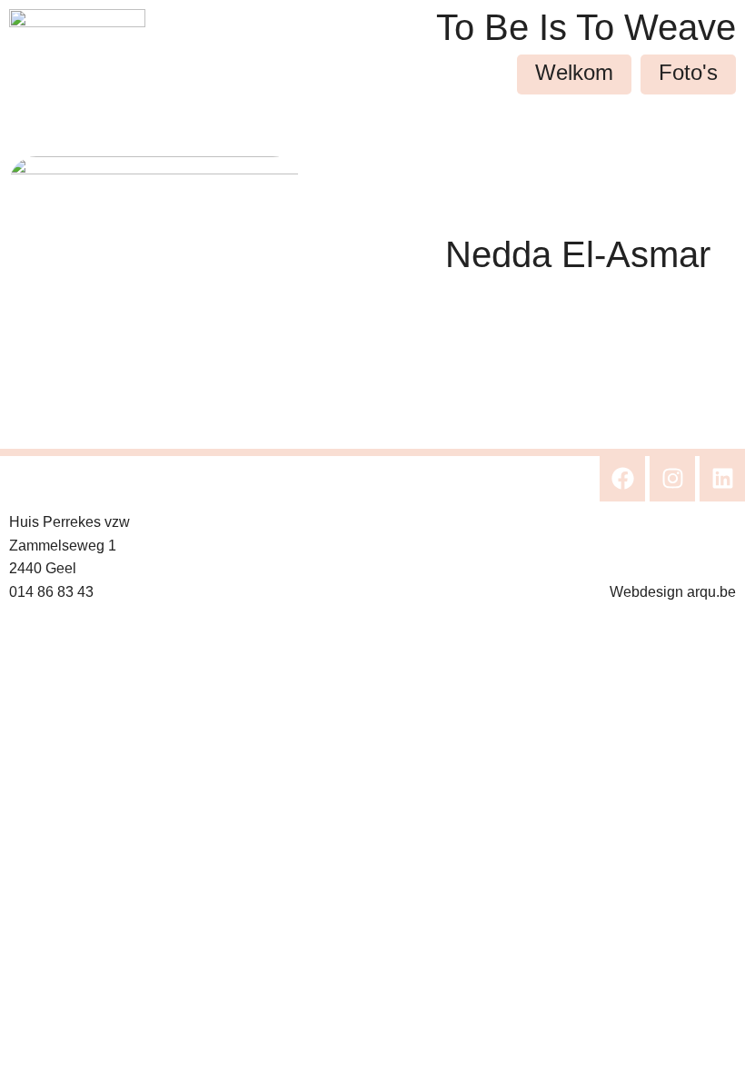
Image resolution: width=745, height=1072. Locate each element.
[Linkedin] (722, 478)
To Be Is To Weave (586, 27)
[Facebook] (622, 478)
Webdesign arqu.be (673, 592)
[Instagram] (672, 478)
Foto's (688, 72)
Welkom (574, 72)
